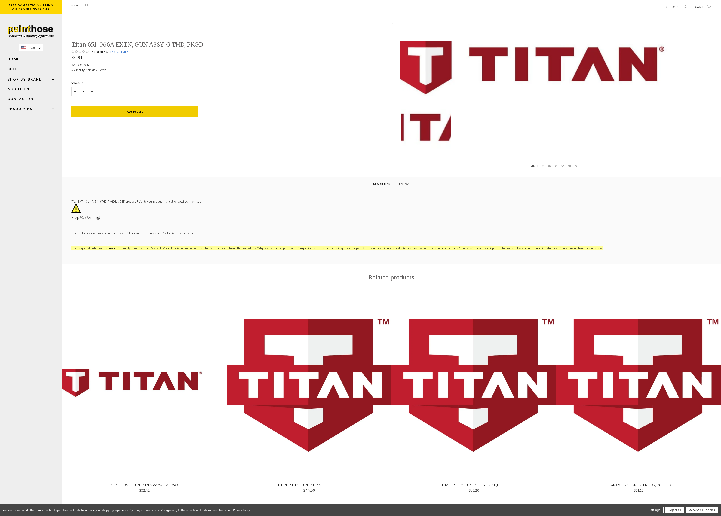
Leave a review (119, 51)
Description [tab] (381, 184)
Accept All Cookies (702, 510)
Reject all (674, 510)
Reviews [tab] (404, 184)
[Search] (87, 6)
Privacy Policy (241, 510)
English (31, 47)
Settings (654, 510)
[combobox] (31, 47)
